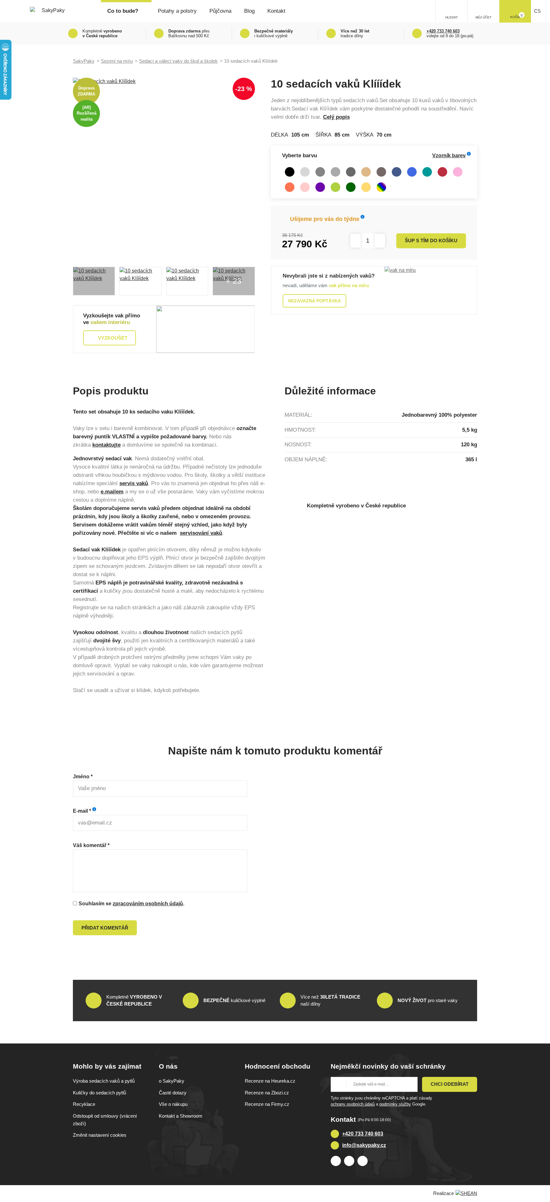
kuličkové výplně (234, 1000)
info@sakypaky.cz (364, 1145)
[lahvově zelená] (351, 187)
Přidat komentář (104, 927)
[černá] (289, 172)
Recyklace (84, 1104)
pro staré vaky (428, 1000)
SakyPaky (84, 61)
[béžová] (366, 172)
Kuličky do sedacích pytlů (99, 1092)
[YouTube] (362, 1161)
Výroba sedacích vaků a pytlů (104, 1081)
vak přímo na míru (349, 285)
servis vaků (133, 483)
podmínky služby (395, 1104)
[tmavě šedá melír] (351, 172)
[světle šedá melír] (335, 172)
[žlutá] (366, 187)
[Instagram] (349, 1161)
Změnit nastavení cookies (99, 1135)
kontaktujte (106, 445)
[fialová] (320, 187)
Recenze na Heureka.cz (270, 1081)
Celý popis (336, 117)
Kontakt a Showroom (180, 1116)
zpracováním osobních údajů (148, 903)
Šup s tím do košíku (431, 240)
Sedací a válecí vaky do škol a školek (178, 61)
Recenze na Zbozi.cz (267, 1092)
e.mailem (112, 492)
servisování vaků (201, 533)
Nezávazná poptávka (314, 300)
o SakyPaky (171, 1081)
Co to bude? (122, 11)
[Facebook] (336, 1161)
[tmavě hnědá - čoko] (381, 172)
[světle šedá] (305, 172)
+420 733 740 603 (362, 1133)
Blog (249, 11)
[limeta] (335, 187)
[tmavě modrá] (396, 172)
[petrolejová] (427, 172)
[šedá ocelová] (320, 172)
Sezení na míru (117, 61)
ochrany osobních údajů (353, 1104)
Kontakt (276, 11)
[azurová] (412, 172)
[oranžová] (289, 187)
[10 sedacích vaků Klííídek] (164, 169)
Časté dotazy (173, 1092)
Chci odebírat (450, 1084)
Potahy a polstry (177, 11)
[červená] (442, 172)
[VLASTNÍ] (381, 187)
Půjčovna (220, 11)
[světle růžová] (305, 187)
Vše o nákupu (173, 1104)
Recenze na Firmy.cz (267, 1104)
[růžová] (457, 172)
